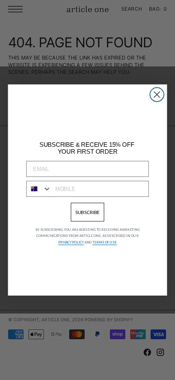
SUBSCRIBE (87, 212)
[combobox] (38, 189)
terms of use (104, 242)
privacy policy (71, 242)
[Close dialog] (157, 95)
